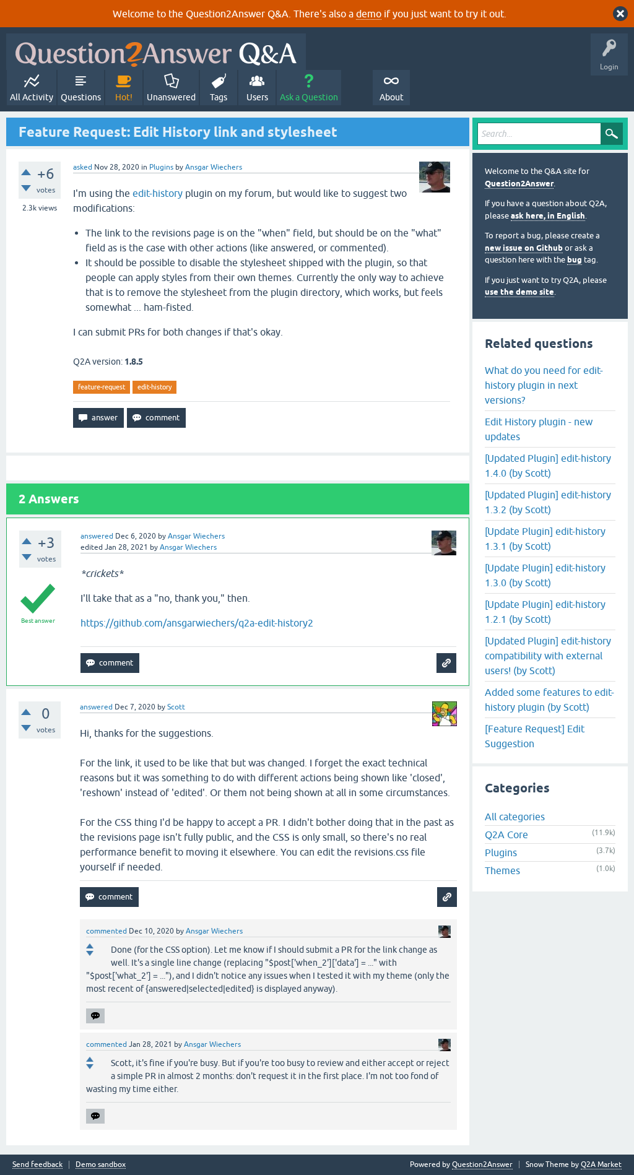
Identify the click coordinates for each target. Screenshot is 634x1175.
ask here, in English (548, 215)
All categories (515, 816)
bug (574, 259)
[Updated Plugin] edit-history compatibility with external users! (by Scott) (548, 655)
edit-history (157, 193)
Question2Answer (519, 183)
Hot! (123, 97)
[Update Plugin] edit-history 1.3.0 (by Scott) (545, 575)
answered (96, 536)
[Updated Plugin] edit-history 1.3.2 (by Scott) (548, 502)
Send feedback (37, 1165)
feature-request (101, 387)
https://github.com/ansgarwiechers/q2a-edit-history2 (196, 622)
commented (106, 931)
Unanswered (171, 97)
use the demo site (519, 292)
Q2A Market (601, 1164)
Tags (218, 97)
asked (82, 167)
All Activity (31, 97)
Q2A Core (506, 834)
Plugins (161, 167)
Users (257, 97)
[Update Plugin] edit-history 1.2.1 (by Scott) (545, 612)
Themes (502, 870)
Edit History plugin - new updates (539, 429)
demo (368, 13)
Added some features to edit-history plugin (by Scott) (549, 700)
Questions (81, 97)
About (392, 97)
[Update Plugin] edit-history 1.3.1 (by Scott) (545, 539)
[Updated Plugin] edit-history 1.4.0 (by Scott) (548, 466)
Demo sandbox (101, 1165)
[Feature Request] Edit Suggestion (534, 736)
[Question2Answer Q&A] (156, 51)
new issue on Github (524, 248)
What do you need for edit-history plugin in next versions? (544, 385)
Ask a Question (309, 97)
